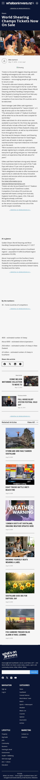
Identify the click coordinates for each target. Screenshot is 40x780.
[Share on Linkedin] (15, 364)
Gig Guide (5, 737)
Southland (23, 692)
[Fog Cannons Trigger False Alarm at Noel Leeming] (20, 619)
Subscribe (34, 672)
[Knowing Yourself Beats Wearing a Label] (20, 546)
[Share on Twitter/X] (10, 364)
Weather (22, 707)
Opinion (22, 717)
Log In (4, 692)
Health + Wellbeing (7, 755)
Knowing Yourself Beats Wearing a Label (17, 560)
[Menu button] (3, 3)
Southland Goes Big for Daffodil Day (16, 597)
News (4, 13)
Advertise (24, 737)
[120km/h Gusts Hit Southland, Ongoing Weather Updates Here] (20, 510)
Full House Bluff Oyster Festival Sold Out (27, 402)
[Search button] (33, 3)
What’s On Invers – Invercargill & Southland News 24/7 (20, 776)
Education (5, 765)
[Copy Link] (20, 364)
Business (4, 746)
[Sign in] (37, 3)
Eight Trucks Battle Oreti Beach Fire (17, 488)
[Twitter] (7, 678)
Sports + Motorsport (26, 704)
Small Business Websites (30, 778)
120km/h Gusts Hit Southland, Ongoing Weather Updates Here (20, 524)
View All (31, 422)
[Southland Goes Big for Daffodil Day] (20, 583)
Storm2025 (23, 720)
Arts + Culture (6, 762)
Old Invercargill (6, 758)
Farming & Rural (7, 749)
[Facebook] (3, 678)
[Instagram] (11, 678)
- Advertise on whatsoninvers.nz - (20, 8)
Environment (6, 752)
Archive (22, 723)
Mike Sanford (12, 60)
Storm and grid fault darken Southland (19, 452)
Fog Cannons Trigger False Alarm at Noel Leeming (18, 633)
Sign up (4, 689)
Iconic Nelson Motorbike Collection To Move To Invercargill (12, 382)
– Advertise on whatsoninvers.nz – (20, 210)
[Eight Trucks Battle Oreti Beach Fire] (20, 474)
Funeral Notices (24, 695)
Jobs (3, 740)
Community (5, 743)
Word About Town (25, 698)
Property (4, 734)
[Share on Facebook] (5, 364)
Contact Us (24, 734)
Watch (21, 701)
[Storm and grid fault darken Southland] (20, 438)
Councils (22, 713)
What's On (23, 710)
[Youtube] (15, 678)
